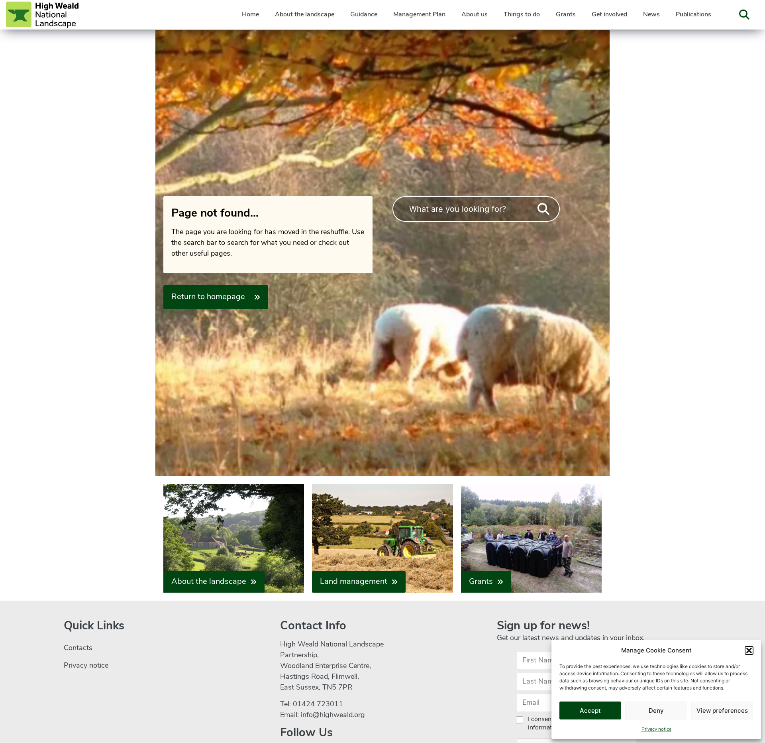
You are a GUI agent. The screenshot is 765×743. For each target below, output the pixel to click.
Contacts (78, 648)
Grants (566, 15)
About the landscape (304, 15)
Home (250, 15)
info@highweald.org (333, 715)
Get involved (609, 15)
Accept (590, 710)
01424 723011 (318, 704)
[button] (749, 650)
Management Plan (419, 15)
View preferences (722, 710)
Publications (693, 15)
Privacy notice (656, 729)
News (651, 15)
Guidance (363, 15)
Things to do (522, 15)
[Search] (543, 209)
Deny (656, 710)
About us (474, 15)
